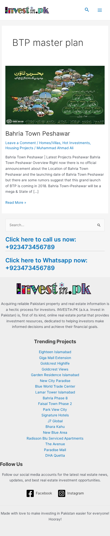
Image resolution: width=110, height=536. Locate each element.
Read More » (15, 202)
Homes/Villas (49, 143)
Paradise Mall (55, 450)
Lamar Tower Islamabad (55, 392)
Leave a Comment (20, 143)
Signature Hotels (55, 415)
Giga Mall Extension (55, 358)
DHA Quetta (55, 455)
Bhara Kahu (55, 427)
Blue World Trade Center (55, 386)
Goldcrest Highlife (55, 363)
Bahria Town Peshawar (37, 133)
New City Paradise (55, 381)
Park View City (55, 409)
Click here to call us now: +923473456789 (40, 243)
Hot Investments (76, 143)
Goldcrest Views (55, 369)
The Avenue (55, 444)
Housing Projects (19, 148)
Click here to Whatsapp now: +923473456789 (46, 264)
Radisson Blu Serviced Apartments (55, 438)
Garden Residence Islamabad (55, 375)
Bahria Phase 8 (55, 398)
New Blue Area (55, 432)
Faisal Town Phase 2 (55, 404)
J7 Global (55, 421)
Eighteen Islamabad (55, 352)
